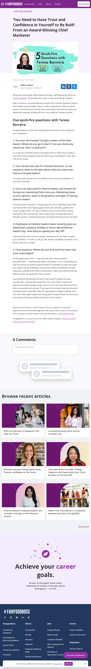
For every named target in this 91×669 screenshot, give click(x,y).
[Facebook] (5, 617)
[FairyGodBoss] (17, 612)
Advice (48, 4)
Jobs (40, 4)
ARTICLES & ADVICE (23, 11)
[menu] (3, 2)
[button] (63, 86)
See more (82, 527)
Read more (58, 664)
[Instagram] (11, 617)
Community (29, 4)
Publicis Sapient (20, 98)
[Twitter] (16, 617)
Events (58, 4)
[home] (14, 5)
